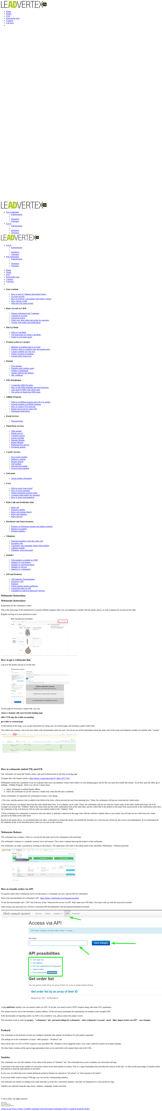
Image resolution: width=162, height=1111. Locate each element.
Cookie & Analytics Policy (79, 1109)
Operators (15, 221)
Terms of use (6, 1109)
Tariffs (8, 14)
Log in (8, 223)
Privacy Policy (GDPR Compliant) (26, 1109)
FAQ (8, 16)
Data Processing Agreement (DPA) (54, 1109)
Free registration (12, 212)
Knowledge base (12, 18)
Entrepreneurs (16, 214)
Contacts (9, 21)
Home (8, 11)
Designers (15, 219)
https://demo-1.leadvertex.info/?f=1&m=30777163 (49, 778)
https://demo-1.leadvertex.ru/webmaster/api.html (59, 898)
